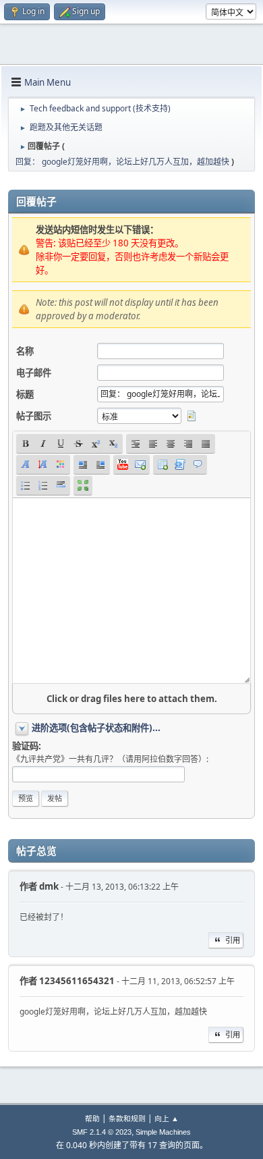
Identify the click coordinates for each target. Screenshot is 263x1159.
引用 (232, 940)
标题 (25, 394)
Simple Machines (163, 1132)
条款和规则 (127, 1118)
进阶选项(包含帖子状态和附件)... (96, 728)
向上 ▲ (166, 1118)
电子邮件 (33, 373)
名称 (25, 351)
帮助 (92, 1118)
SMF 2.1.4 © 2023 (102, 1132)
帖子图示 (33, 416)
